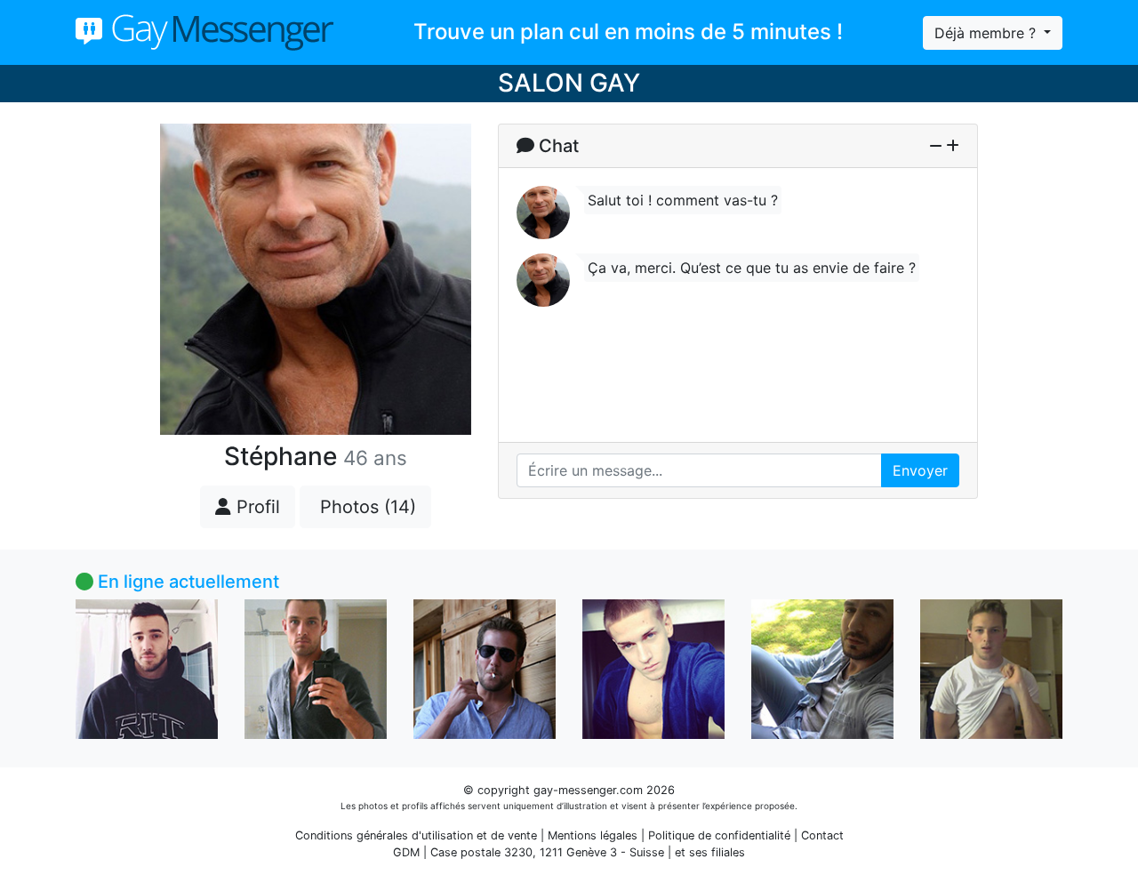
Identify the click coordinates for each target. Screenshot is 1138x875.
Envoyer (920, 470)
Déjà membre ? (987, 33)
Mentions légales (592, 835)
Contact (822, 835)
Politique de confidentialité (719, 835)
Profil (255, 507)
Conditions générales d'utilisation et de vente (416, 835)
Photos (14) (365, 507)
